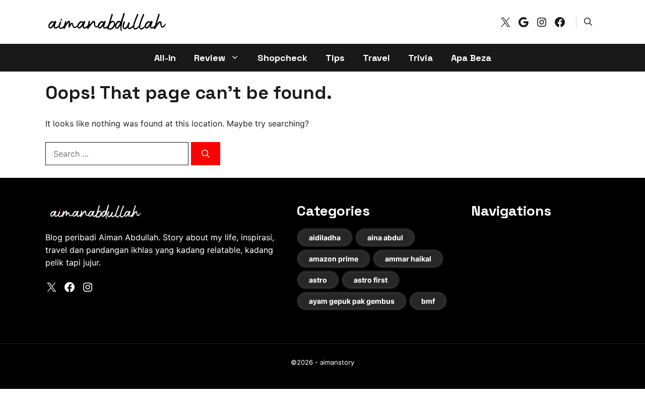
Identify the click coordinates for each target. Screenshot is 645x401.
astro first (371, 280)
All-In (165, 57)
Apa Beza (471, 57)
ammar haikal (408, 258)
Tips (335, 57)
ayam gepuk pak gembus (352, 301)
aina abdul (385, 237)
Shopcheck (282, 57)
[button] (588, 22)
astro (318, 280)
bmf (428, 301)
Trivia (420, 57)
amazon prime (333, 258)
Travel (376, 57)
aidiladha (325, 237)
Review (209, 57)
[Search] (205, 153)
